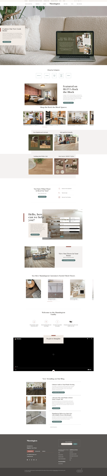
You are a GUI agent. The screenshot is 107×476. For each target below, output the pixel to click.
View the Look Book (7, 41)
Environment (60, 463)
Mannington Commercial (74, 455)
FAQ (59, 452)
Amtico (43, 451)
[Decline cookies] (81, 468)
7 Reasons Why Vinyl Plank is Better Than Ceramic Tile (62, 398)
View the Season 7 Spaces (68, 102)
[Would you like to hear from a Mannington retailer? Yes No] (70, 227)
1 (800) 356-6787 (30, 456)
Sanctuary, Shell (56, 125)
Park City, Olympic (79, 125)
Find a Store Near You (35, 234)
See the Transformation (57, 421)
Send (62, 236)
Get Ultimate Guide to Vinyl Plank (58, 392)
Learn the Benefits (56, 408)
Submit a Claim (60, 456)
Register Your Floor (32, 448)
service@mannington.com (31, 454)
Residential (30, 451)
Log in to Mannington (62, 458)
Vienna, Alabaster (75, 299)
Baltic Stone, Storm (35, 125)
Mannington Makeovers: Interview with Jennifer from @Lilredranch (62, 414)
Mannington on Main (73, 453)
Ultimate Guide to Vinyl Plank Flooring (63, 384)
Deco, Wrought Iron (32, 299)
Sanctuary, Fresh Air (54, 299)
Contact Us (30, 446)
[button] (48, 301)
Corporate (71, 451)
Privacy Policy (60, 454)
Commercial (37, 451)
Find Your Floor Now (42, 196)
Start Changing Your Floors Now (69, 260)
